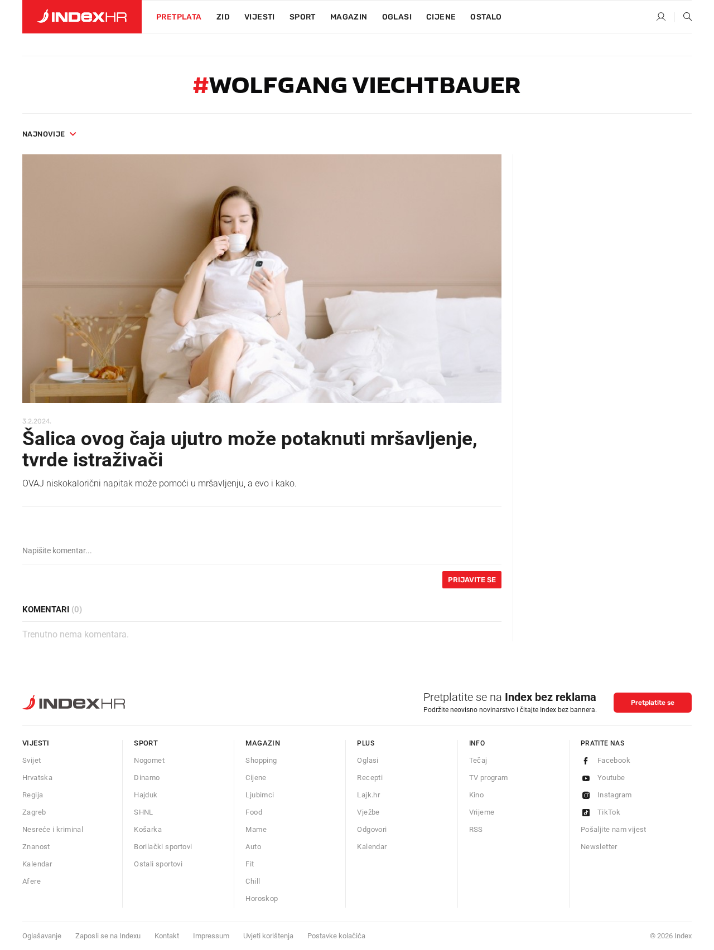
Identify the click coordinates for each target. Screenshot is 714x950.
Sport (303, 17)
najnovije (43, 134)
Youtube (611, 777)
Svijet (31, 760)
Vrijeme (482, 812)
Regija (32, 795)
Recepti (370, 777)
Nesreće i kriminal (52, 829)
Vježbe (368, 812)
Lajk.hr (368, 795)
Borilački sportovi (163, 846)
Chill (252, 881)
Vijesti (259, 17)
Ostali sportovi (158, 864)
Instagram (614, 795)
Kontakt (167, 936)
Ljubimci (259, 795)
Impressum (211, 936)
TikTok (608, 812)
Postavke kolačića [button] (336, 936)
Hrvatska (37, 777)
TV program (488, 777)
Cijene (441, 17)
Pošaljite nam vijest (614, 829)
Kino (476, 795)
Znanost (36, 846)
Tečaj (478, 760)
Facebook (613, 760)
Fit (249, 864)
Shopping (261, 760)
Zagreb (34, 812)
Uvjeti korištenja (268, 936)
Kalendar (37, 864)
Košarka (148, 829)
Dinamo (147, 777)
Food (253, 812)
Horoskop (261, 898)
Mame (256, 829)
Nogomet (149, 760)
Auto (253, 846)
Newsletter (599, 846)
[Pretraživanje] (683, 17)
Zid (223, 17)
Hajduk (145, 795)
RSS (476, 829)
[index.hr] (82, 16)
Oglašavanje (41, 936)
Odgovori (372, 829)
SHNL (143, 812)
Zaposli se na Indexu (108, 936)
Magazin (262, 743)
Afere (31, 881)
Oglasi (397, 17)
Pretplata (179, 17)
